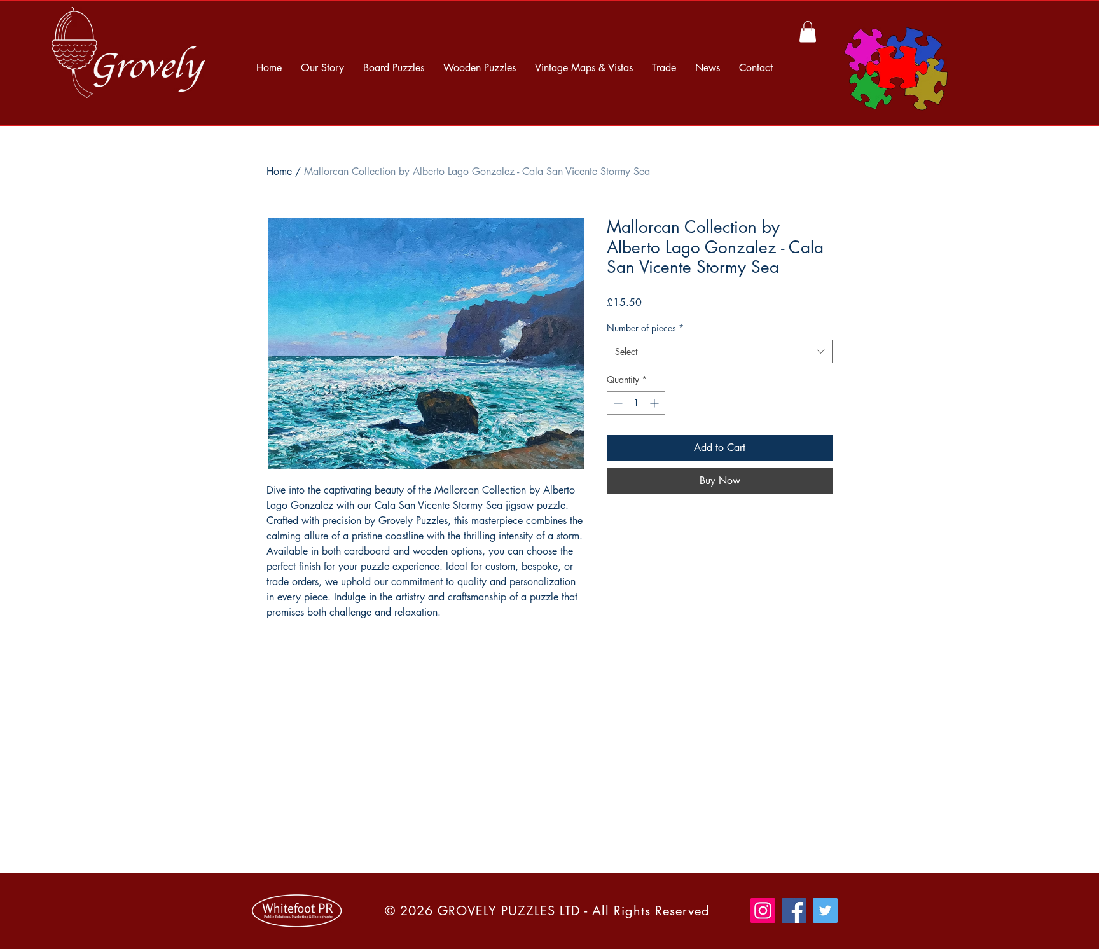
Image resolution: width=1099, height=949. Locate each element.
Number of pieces (645, 328)
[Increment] (655, 403)
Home (279, 171)
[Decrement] (617, 403)
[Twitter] (825, 910)
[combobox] (720, 352)
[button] (808, 31)
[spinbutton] (636, 403)
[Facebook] (794, 910)
